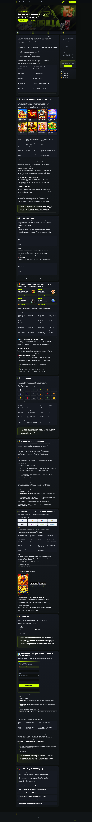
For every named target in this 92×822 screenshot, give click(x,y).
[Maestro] (42, 520)
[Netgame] (47, 398)
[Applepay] (22, 524)
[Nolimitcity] (34, 394)
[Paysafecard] (52, 524)
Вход (66, 1)
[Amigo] (54, 394)
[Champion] (21, 390)
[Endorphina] (40, 398)
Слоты (20, 1)
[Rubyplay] (47, 394)
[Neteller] (42, 524)
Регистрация (72, 1)
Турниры (74, 813)
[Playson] (27, 390)
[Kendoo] (27, 394)
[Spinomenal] (21, 394)
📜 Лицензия (65, 52)
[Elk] (54, 390)
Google (23, 690)
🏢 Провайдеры (65, 46)
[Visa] (22, 520)
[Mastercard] (32, 520)
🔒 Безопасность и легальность (68, 48)
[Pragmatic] (47, 390)
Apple (34, 690)
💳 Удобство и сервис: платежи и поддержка (68, 50)
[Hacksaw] (34, 390)
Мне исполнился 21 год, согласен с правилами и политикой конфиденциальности (29, 683)
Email (19, 669)
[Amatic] (34, 398)
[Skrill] (32, 524)
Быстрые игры (37, 1)
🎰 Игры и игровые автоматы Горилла (68, 39)
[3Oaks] (40, 394)
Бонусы (30, 1)
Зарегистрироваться (29, 685)
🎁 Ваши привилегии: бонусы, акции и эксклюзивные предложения (68, 43)
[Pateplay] (21, 398)
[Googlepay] (52, 520)
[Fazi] (27, 398)
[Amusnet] (40, 390)
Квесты (42, 1)
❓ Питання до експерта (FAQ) (68, 57)
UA (60, 1)
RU (62, 1)
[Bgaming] (54, 398)
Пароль (20, 673)
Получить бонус (23, 20)
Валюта (20, 677)
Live (68, 813)
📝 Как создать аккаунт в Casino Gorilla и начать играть (68, 55)
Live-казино (25, 1)
